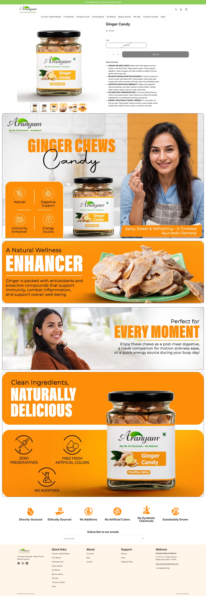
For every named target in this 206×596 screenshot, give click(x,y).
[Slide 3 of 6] (54, 107)
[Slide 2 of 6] (44, 107)
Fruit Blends (56, 558)
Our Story (90, 554)
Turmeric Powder (58, 582)
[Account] (181, 9)
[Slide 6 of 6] (82, 107)
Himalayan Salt (57, 562)
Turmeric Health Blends (61, 554)
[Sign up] (142, 538)
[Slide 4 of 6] (63, 107)
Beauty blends (57, 574)
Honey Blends (57, 566)
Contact (89, 562)
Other (54, 586)
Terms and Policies (182, 594)
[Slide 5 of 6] (73, 107)
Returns (124, 554)
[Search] (176, 9)
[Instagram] (22, 563)
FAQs (123, 558)
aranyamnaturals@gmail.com (167, 564)
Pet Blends (56, 570)
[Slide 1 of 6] (35, 107)
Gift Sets (55, 578)
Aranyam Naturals (29, 594)
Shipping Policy (127, 562)
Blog (88, 558)
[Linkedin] (27, 563)
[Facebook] (18, 563)
